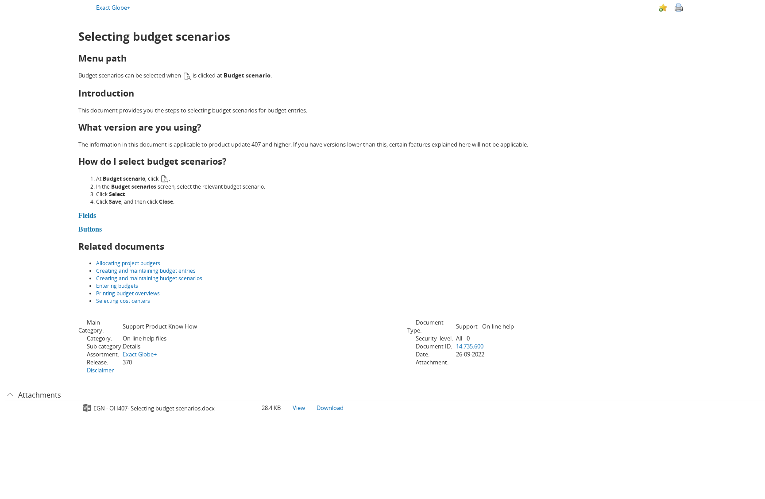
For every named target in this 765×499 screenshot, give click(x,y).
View (299, 408)
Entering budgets (117, 286)
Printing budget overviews (128, 293)
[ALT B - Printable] (678, 7)
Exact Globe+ (113, 8)
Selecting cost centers (123, 301)
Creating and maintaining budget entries (146, 271)
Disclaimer (100, 370)
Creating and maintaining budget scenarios (149, 278)
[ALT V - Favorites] (663, 7)
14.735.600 (469, 346)
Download (330, 408)
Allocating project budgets (128, 263)
